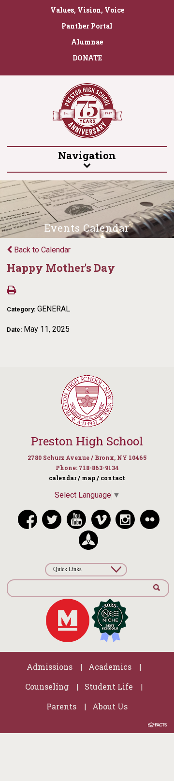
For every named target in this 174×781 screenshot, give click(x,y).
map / (90, 478)
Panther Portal (87, 25)
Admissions (49, 667)
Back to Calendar (41, 249)
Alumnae (87, 41)
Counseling (47, 686)
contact (113, 478)
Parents (61, 706)
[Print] (11, 290)
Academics (109, 667)
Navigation (87, 155)
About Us (110, 706)
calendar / (64, 478)
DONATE (87, 57)
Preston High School (87, 441)
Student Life (109, 686)
